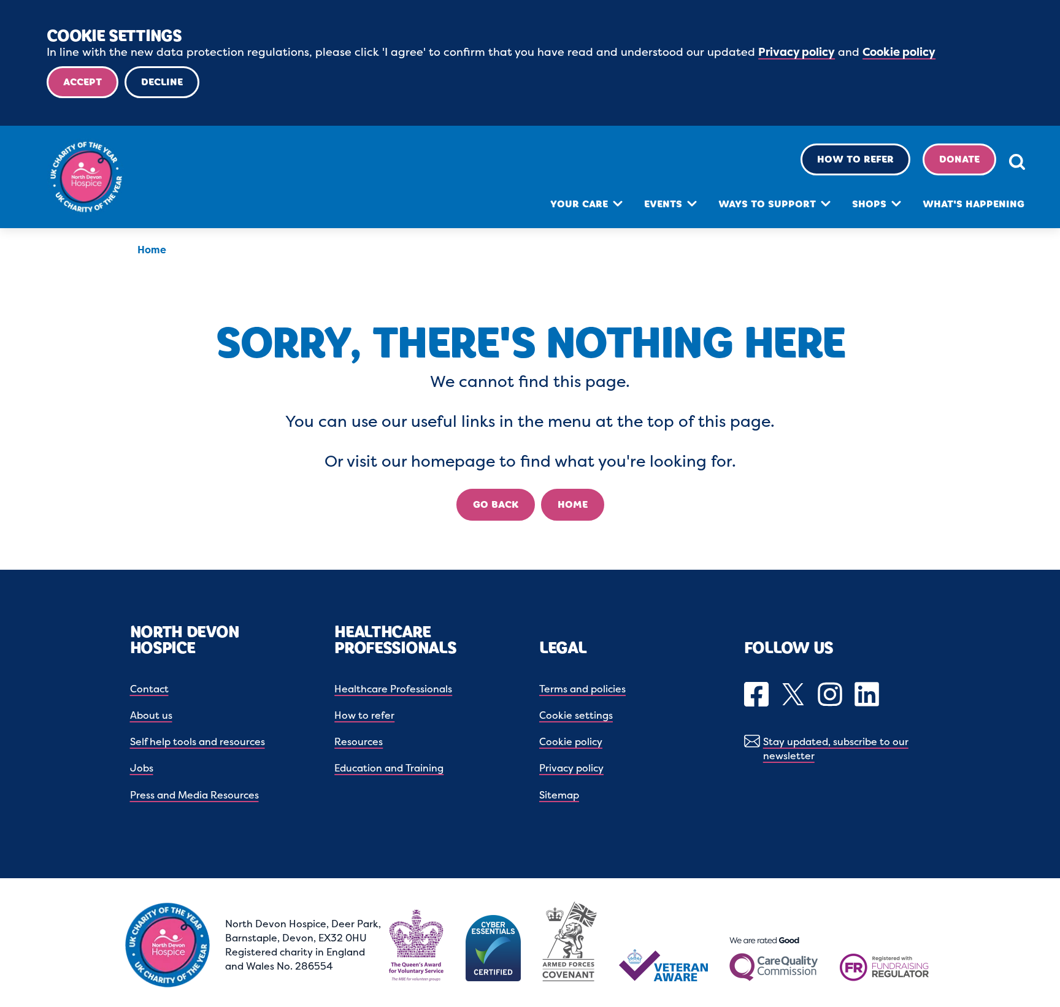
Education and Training (389, 768)
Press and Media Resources (194, 795)
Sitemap (559, 795)
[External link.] (758, 695)
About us (151, 715)
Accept (82, 82)
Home (151, 249)
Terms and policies (582, 688)
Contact (149, 688)
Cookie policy (898, 51)
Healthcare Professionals (393, 688)
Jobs (141, 768)
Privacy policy (796, 51)
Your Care (579, 204)
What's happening (973, 204)
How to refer (855, 159)
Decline (162, 82)
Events (663, 204)
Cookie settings (576, 715)
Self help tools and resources (197, 741)
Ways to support (767, 204)
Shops (869, 204)
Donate (959, 159)
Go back (495, 504)
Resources (358, 741)
